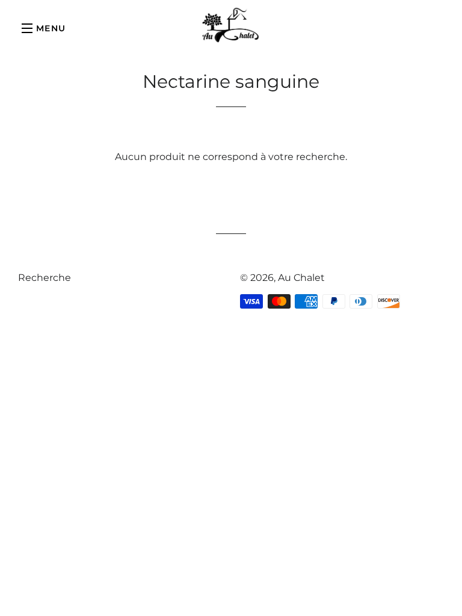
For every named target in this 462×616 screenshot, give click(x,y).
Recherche (44, 277)
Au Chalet (301, 277)
